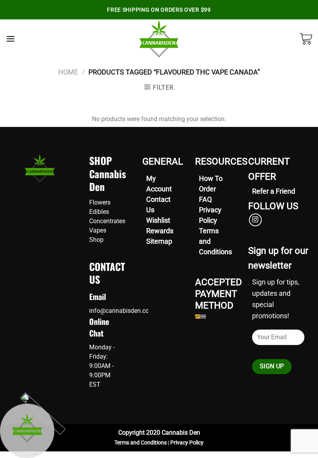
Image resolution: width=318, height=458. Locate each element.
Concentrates (107, 221)
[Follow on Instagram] (255, 219)
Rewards (159, 231)
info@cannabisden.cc (119, 310)
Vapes (97, 230)
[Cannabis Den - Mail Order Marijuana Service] (159, 39)
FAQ (205, 199)
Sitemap (159, 241)
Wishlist (158, 220)
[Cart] (306, 39)
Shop (96, 239)
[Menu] (10, 38)
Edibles (99, 211)
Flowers (100, 202)
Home (68, 72)
